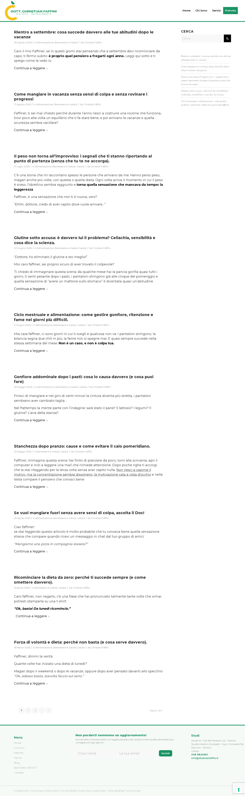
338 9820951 (199, 754)
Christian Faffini (93, 42)
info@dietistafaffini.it (204, 758)
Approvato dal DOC (25, 767)
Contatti (18, 772)
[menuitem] (186, 10)
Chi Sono (19, 747)
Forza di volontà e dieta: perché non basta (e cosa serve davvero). (80, 642)
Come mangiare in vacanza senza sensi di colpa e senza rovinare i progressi (205, 68)
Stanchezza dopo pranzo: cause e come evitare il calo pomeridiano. (82, 446)
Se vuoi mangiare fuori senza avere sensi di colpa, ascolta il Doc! (79, 513)
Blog (17, 762)
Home (17, 742)
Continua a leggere (29, 68)
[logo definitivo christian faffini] (31, 10)
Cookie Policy (99, 791)
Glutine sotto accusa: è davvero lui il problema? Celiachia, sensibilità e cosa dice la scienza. (205, 92)
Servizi (18, 757)
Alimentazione (45, 42)
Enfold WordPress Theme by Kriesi (124, 791)
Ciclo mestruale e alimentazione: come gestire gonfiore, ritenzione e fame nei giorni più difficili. (205, 102)
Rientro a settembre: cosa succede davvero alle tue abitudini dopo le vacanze (206, 57)
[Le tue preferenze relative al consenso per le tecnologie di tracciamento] (238, 789)
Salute (80, 166)
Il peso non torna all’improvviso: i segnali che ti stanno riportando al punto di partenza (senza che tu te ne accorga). (83, 158)
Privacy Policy (85, 791)
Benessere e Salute (66, 42)
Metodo (18, 752)
